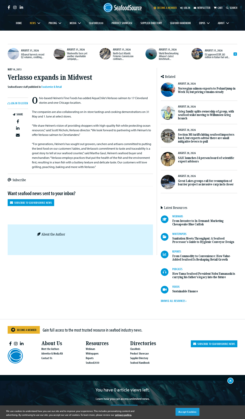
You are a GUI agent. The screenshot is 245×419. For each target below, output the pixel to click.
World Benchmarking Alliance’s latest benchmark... (168, 56)
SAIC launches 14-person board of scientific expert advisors (206, 160)
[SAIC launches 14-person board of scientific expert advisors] (168, 159)
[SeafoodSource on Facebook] (9, 7)
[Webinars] (166, 219)
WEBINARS (177, 216)
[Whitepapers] (166, 237)
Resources (97, 343)
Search (233, 8)
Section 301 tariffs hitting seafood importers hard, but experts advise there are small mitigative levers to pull (206, 138)
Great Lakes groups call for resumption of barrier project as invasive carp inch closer (206, 183)
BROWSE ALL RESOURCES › (173, 301)
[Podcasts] (166, 272)
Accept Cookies (187, 411)
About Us (51, 343)
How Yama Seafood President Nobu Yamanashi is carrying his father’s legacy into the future (203, 275)
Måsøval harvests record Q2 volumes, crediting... (32, 55)
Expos (202, 23)
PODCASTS (177, 269)
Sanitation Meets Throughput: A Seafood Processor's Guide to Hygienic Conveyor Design (203, 240)
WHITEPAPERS (179, 234)
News (33, 23)
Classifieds (135, 349)
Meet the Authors (50, 349)
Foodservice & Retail (51, 87)
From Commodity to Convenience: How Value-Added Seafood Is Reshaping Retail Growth (201, 258)
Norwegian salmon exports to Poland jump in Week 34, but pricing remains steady (206, 90)
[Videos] (166, 289)
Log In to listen (19, 103)
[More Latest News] (235, 54)
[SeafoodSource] (122, 7)
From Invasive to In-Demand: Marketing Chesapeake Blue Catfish (198, 223)
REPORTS (176, 251)
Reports (90, 358)
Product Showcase (122, 23)
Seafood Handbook (180, 23)
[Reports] (166, 254)
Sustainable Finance (185, 291)
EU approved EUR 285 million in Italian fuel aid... (217, 55)
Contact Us (46, 358)
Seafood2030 (96, 23)
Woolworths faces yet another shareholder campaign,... (77, 56)
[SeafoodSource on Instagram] (15, 7)
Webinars (90, 349)
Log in (187, 8)
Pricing (53, 23)
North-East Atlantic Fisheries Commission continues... (123, 56)
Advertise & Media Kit (52, 353)
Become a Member (26, 330)
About (221, 23)
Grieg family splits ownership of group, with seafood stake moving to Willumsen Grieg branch (206, 115)
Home (19, 23)
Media (73, 23)
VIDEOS (176, 287)
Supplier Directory (151, 23)
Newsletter (203, 8)
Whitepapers (92, 353)
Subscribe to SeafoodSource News (32, 203)
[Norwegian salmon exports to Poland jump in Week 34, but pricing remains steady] (168, 89)
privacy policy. (123, 414)
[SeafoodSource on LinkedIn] (21, 7)
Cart (220, 8)
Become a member (167, 8)
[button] (18, 121)
